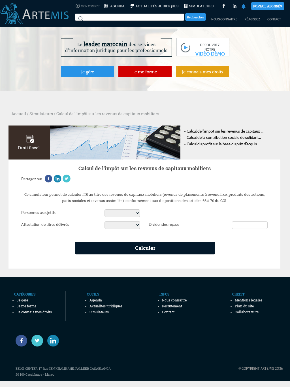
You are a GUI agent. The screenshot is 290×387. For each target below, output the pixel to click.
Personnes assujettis (38, 212)
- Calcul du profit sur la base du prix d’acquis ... (222, 143)
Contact (274, 19)
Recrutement (172, 306)
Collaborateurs (247, 312)
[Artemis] (34, 21)
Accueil (18, 113)
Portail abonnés (267, 6)
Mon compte (90, 6)
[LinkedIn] (234, 6)
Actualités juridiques (156, 6)
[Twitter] (37, 340)
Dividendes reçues (164, 224)
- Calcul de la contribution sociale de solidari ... (222, 137)
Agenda (117, 6)
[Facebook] (21, 340)
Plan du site (244, 306)
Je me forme (145, 72)
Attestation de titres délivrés (45, 224)
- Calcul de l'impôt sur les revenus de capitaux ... (223, 131)
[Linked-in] (53, 340)
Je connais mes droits (202, 72)
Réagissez (252, 19)
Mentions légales (248, 300)
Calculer (145, 247)
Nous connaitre (224, 19)
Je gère (87, 72)
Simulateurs (201, 6)
